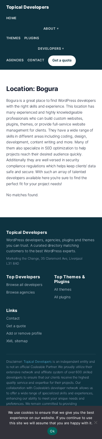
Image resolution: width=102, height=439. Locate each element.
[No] (95, 422)
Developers (51, 49)
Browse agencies (20, 292)
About (51, 29)
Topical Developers (27, 7)
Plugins (31, 38)
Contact (35, 60)
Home (11, 18)
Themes (13, 38)
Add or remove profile (24, 333)
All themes (62, 289)
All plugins (62, 297)
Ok (52, 431)
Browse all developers (24, 284)
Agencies (15, 60)
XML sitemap (17, 341)
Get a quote (62, 60)
